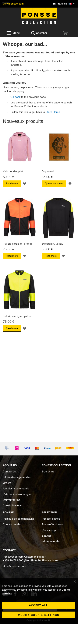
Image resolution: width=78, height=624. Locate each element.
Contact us (9, 471)
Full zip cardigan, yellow (17, 316)
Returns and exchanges (17, 494)
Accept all (38, 605)
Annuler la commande (16, 488)
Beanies (46, 535)
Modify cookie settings (38, 614)
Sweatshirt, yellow (52, 243)
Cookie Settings (12, 505)
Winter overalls (51, 541)
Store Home (53, 111)
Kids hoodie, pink (13, 171)
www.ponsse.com (13, 3)
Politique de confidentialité (18, 518)
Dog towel (48, 171)
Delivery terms (11, 499)
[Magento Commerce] (39, 16)
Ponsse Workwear (53, 524)
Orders (7, 482)
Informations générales (16, 477)
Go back (15, 96)
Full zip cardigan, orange (18, 243)
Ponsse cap (49, 530)
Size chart (48, 471)
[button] (63, 4)
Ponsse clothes (51, 518)
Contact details (12, 524)
